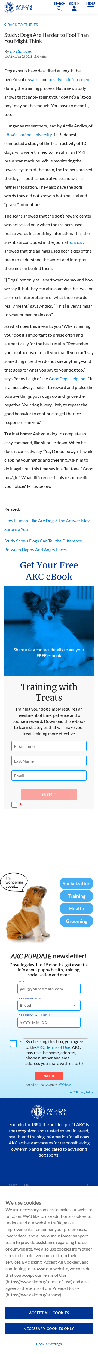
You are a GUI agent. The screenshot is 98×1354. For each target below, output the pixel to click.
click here (65, 1085)
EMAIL (22, 981)
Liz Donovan (21, 51)
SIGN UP (49, 1076)
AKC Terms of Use (53, 1047)
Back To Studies (23, 25)
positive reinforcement (69, 79)
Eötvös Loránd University (28, 134)
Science (75, 242)
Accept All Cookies (49, 1313)
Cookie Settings (49, 1344)
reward (31, 79)
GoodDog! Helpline (67, 378)
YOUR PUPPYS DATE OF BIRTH (34, 1015)
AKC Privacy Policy (81, 1092)
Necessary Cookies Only (49, 1328)
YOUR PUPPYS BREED (30, 998)
